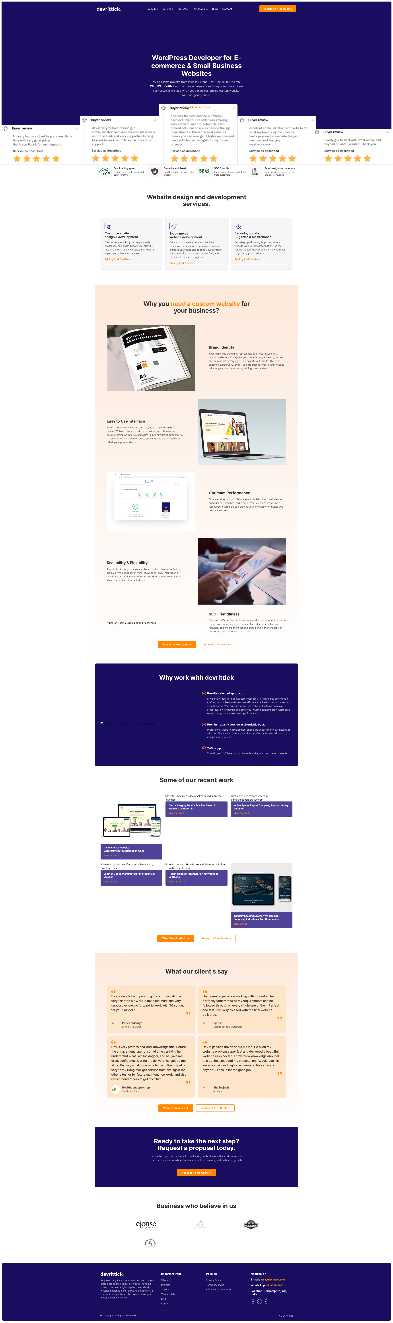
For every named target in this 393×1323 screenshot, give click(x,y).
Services (167, 8)
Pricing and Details (116, 259)
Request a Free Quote (277, 8)
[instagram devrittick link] (266, 1301)
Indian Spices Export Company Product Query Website (261, 807)
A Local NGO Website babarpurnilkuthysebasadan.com (124, 849)
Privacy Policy (213, 1280)
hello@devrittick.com (273, 1279)
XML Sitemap (286, 1315)
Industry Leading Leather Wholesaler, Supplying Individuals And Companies (256, 917)
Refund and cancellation (219, 1289)
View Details (111, 855)
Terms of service (215, 1284)
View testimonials (174, 1108)
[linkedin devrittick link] (253, 1301)
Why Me (153, 8)
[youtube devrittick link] (259, 1301)
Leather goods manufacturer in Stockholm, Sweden (129, 875)
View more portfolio (174, 938)
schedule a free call (195, 107)
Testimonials (200, 8)
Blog (215, 8)
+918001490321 (275, 1285)
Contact (227, 8)
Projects (182, 8)
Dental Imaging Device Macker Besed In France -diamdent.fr (192, 807)
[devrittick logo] (109, 9)
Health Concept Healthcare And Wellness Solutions (193, 875)
